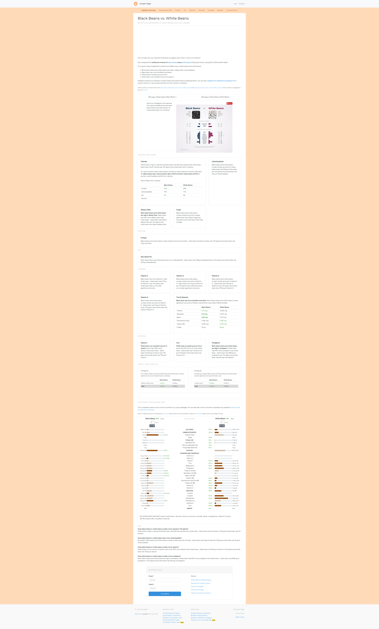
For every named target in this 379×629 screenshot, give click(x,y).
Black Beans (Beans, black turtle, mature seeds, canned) (176, 87)
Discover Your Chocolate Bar (203, 620)
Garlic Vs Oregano (197, 586)
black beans (172, 62)
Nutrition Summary (149, 10)
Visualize (220, 10)
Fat (185, 10)
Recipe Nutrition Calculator (200, 613)
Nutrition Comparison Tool (172, 618)
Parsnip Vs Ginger (197, 590)
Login (235, 4)
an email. (145, 90)
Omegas (211, 10)
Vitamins (192, 10)
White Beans (224, 97)
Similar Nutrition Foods (171, 620)
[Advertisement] (189, 42)
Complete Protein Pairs (173, 622)
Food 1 (151, 576)
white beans (186, 62)
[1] (227, 62)
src (176, 97)
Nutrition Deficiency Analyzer (201, 618)
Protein (178, 10)
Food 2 (151, 584)
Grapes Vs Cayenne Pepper (201, 593)
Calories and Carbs (165, 10)
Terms (237, 613)
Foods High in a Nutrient (171, 615)
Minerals (202, 10)
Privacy (242, 613)
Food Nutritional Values (171, 613)
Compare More (231, 10)
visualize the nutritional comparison (220, 81)
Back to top (240, 617)
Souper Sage (145, 4)
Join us (137, 614)
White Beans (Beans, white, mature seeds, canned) (207, 87)
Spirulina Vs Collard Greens (200, 583)
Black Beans (170, 97)
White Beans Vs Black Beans (201, 580)
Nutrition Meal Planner (199, 615)
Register (242, 4)
